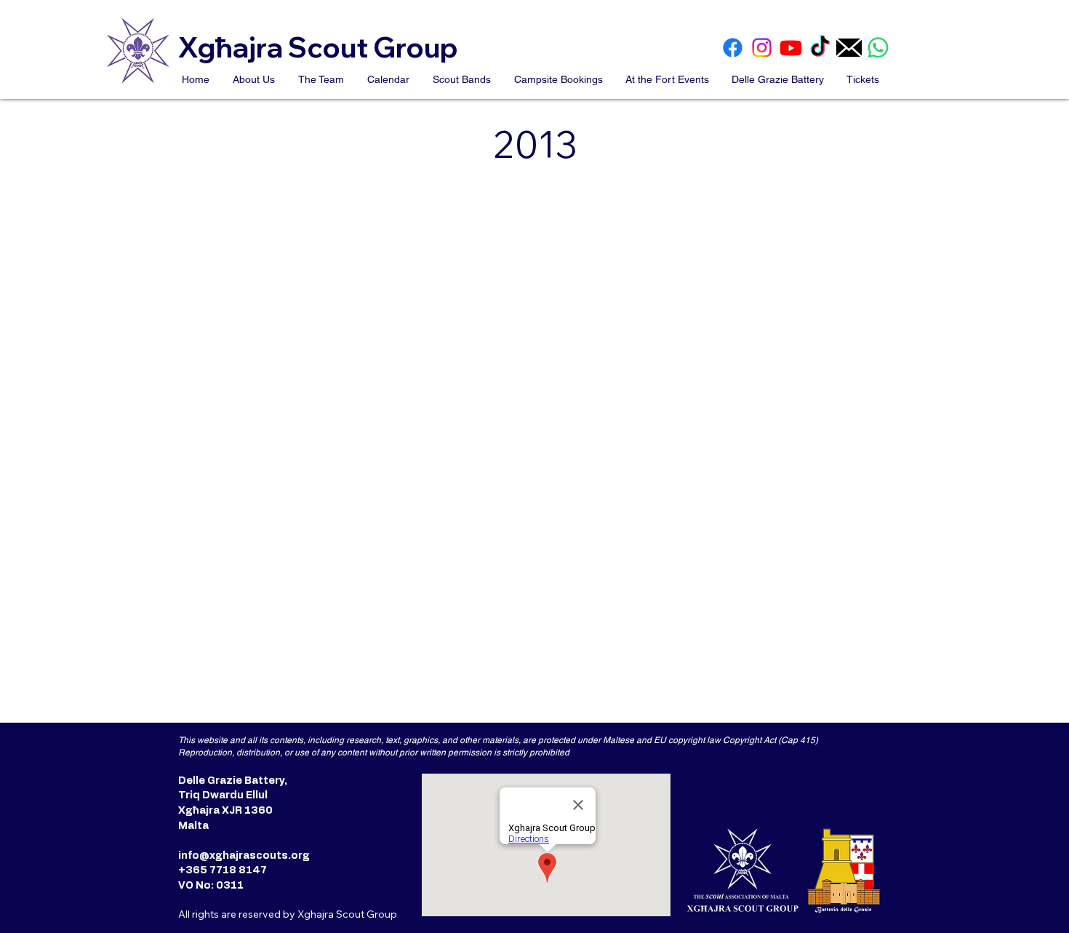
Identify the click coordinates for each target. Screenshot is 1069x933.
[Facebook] (732, 47)
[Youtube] (791, 47)
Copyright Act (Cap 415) (770, 740)
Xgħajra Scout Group (320, 47)
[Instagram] (761, 47)
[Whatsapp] (878, 47)
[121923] (849, 47)
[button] (254, 79)
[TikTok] (820, 47)
